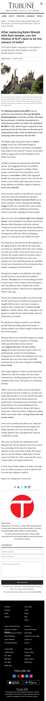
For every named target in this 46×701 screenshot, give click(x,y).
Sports (26, 613)
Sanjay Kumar (5, 58)
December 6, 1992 (18, 175)
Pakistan (21, 16)
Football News (9, 652)
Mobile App (28, 662)
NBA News (7, 659)
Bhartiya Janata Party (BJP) (17, 111)
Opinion (6, 617)
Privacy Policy (29, 652)
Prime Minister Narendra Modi (21, 200)
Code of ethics (29, 659)
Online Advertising (30, 629)
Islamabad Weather (10, 643)
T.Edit (26, 610)
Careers (26, 643)
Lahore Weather (9, 639)
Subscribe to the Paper (31, 636)
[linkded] (26, 487)
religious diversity (13, 347)
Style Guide (28, 649)
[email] (29, 487)
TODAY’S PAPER (11, 10)
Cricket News (8, 649)
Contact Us (28, 639)
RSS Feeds (28, 633)
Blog (25, 617)
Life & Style (28, 607)
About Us (27, 626)
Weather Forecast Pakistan (13, 633)
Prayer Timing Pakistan (12, 626)
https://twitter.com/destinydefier (26, 531)
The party (13, 279)
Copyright (27, 655)
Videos (26, 620)
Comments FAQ (35, 592)
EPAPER (36, 10)
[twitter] (19, 487)
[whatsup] (22, 487)
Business (31, 16)
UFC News (7, 655)
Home (4, 16)
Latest (12, 16)
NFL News (7, 662)
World (40, 16)
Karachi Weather (9, 636)
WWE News (8, 665)
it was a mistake (12, 188)
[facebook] (15, 487)
